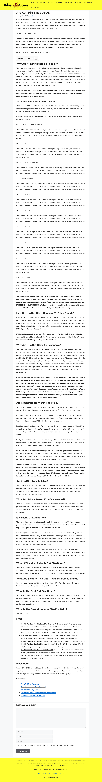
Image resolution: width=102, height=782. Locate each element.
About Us (40, 773)
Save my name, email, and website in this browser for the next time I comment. (46, 745)
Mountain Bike (41, 2)
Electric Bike (68, 2)
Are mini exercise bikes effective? (33, 687)
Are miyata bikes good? (29, 690)
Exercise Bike (88, 2)
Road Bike (78, 2)
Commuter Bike (35, 7)
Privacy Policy (47, 773)
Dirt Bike (50, 2)
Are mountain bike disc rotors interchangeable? (38, 693)
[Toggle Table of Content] (35, 58)
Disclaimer (55, 773)
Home (32, 2)
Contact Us (61, 773)
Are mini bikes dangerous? (30, 684)
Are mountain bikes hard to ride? (33, 695)
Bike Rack (59, 2)
